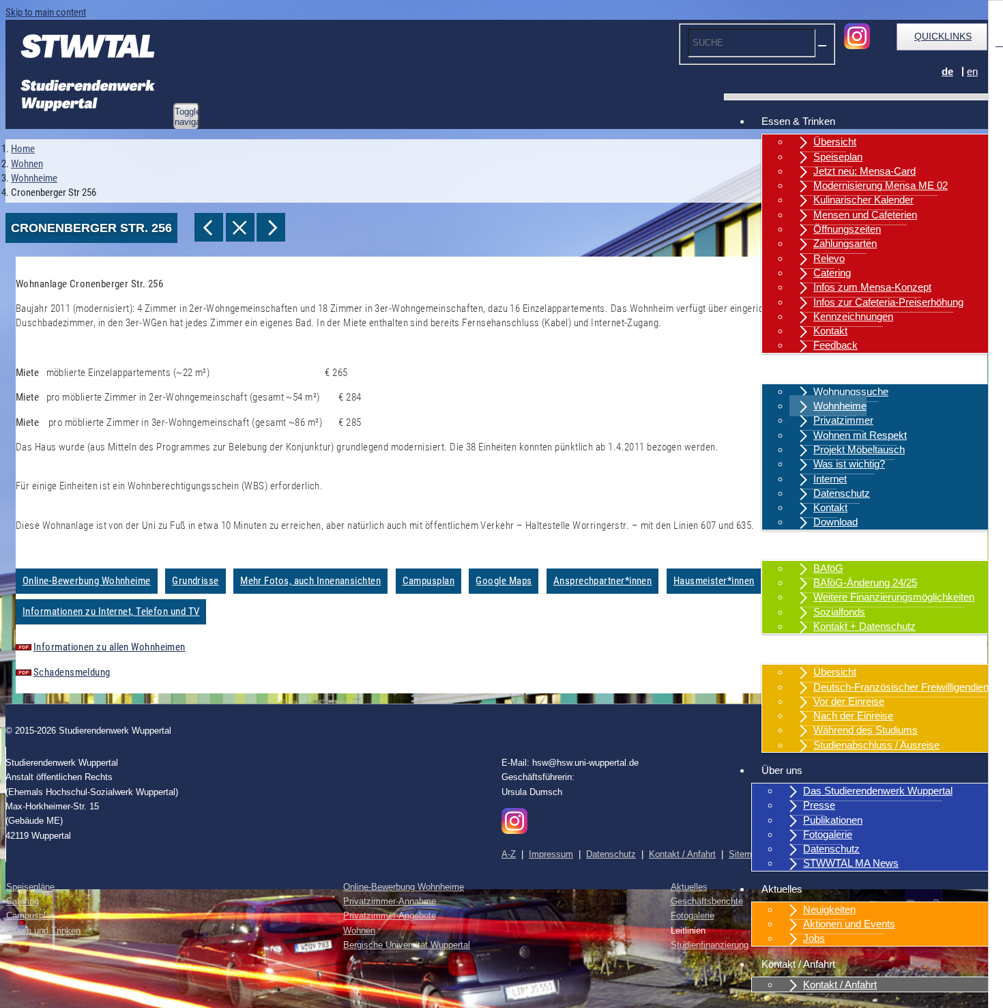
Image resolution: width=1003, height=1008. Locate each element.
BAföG (828, 568)
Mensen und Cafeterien (865, 214)
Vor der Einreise (848, 701)
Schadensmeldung (72, 672)
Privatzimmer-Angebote (389, 915)
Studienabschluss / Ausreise (876, 745)
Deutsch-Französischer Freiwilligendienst (905, 687)
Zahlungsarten (845, 243)
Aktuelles (781, 889)
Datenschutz (841, 493)
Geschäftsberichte (707, 901)
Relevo (829, 258)
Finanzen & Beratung (808, 547)
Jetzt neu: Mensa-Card (864, 171)
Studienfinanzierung (709, 945)
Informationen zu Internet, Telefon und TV (111, 611)
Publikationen (832, 820)
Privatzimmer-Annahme (389, 901)
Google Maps (504, 581)
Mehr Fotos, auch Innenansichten (310, 581)
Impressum (551, 854)
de (947, 71)
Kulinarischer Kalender (863, 199)
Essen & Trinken (798, 121)
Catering (832, 272)
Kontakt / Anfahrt (798, 964)
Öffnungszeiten (847, 229)
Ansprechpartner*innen (602, 581)
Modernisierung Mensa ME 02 (880, 185)
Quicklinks (943, 36)
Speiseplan (837, 156)
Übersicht (834, 141)
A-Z (509, 854)
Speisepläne (30, 887)
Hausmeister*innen (714, 581)
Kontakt (830, 330)
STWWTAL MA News (851, 863)
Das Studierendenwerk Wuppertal (878, 790)
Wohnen (779, 371)
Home (23, 149)
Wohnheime (840, 406)
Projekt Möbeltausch (859, 449)
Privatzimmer (843, 420)
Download (835, 522)
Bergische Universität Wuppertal (406, 945)
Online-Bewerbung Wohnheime (87, 581)
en (972, 71)
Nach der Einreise (853, 715)
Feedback (835, 345)
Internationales (793, 651)
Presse (819, 805)
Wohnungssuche (850, 391)
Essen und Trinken (43, 930)
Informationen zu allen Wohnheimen (109, 647)
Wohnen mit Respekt (860, 435)
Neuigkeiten (829, 909)
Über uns (781, 770)
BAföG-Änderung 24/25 (865, 582)
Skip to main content (45, 12)
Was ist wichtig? (849, 464)
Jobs (814, 938)
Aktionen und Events (849, 924)
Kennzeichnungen (853, 316)
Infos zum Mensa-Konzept (872, 287)
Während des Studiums (865, 730)
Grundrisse (195, 581)
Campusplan (429, 581)
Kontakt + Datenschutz (864, 626)
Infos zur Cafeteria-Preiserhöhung (888, 302)
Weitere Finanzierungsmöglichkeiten (893, 597)
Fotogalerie (827, 834)
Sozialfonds (839, 612)
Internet (830, 479)
